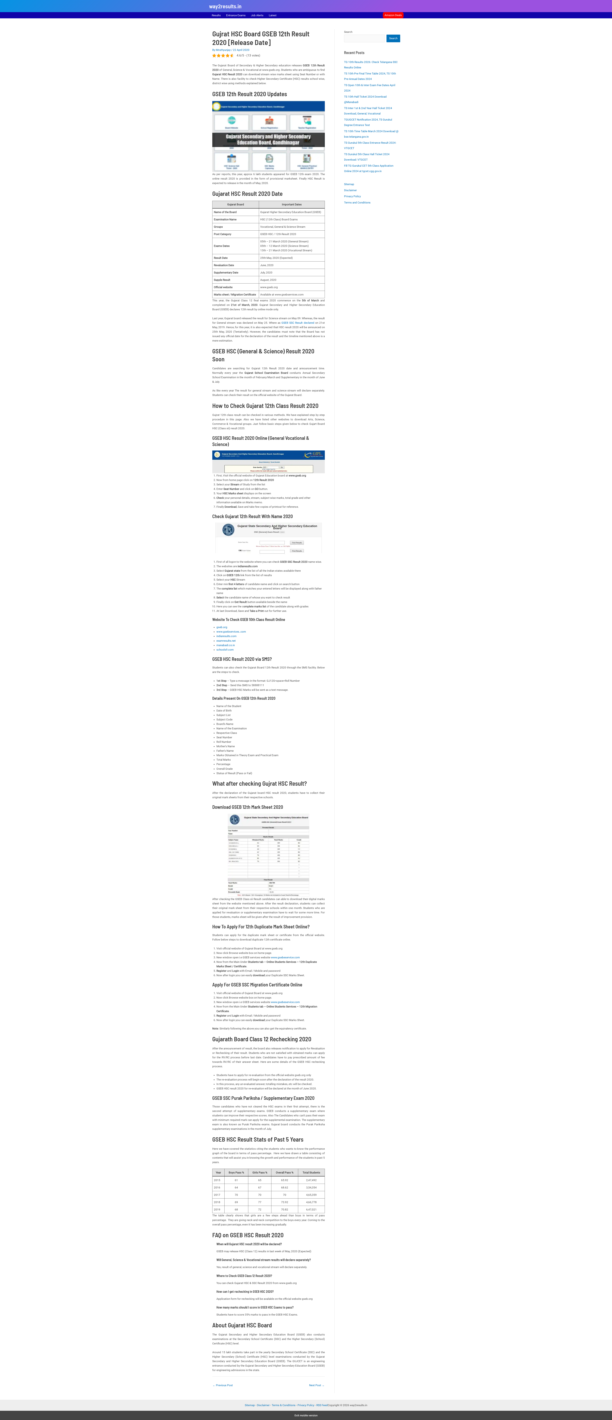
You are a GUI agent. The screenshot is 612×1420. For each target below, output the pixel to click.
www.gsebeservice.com (285, 957)
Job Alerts (257, 15)
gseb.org (221, 627)
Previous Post (223, 1385)
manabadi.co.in (225, 645)
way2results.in (225, 6)
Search (348, 31)
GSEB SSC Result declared (297, 322)
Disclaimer (350, 190)
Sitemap (349, 184)
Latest (273, 15)
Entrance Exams (236, 15)
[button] (393, 15)
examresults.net (226, 640)
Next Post (316, 1385)
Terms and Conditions (357, 202)
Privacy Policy (352, 196)
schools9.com (225, 649)
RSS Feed (322, 1405)
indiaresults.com (226, 636)
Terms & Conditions (283, 1405)
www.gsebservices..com (231, 631)
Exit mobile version (306, 1415)
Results (216, 15)
